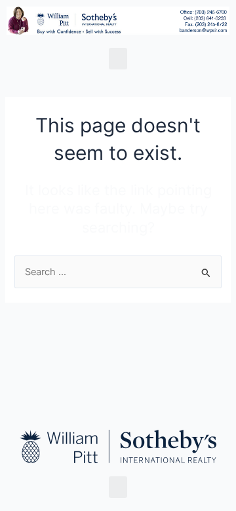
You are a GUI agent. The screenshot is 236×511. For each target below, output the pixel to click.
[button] (118, 58)
